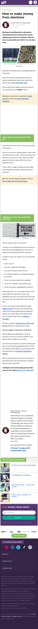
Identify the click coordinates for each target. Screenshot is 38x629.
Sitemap (28, 614)
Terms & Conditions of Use (8, 614)
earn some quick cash (19, 83)
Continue (18, 517)
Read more (14, 441)
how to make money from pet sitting (14, 181)
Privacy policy (28, 522)
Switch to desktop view (7, 618)
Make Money (6, 10)
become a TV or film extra (24, 370)
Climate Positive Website (29, 616)
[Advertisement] (19, 118)
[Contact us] (30, 547)
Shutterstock (19, 66)
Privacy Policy (21, 614)
